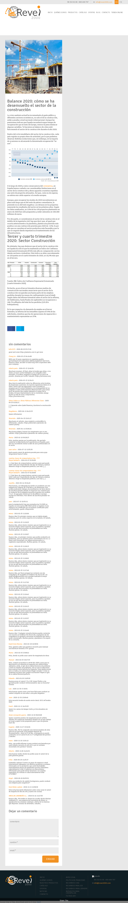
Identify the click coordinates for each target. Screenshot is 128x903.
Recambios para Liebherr (76, 888)
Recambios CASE (72, 883)
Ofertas (91, 12)
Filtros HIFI (71, 896)
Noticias (43, 891)
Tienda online (117, 12)
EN (121, 2)
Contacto (106, 12)
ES (117, 2)
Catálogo (83, 12)
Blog (98, 12)
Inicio (50, 12)
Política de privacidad (75, 880)
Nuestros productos (49, 883)
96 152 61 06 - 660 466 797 (77, 2)
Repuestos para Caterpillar (72, 892)
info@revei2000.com (104, 2)
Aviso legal (71, 877)
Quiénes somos (60, 12)
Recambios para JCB (74, 886)
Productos (73, 12)
